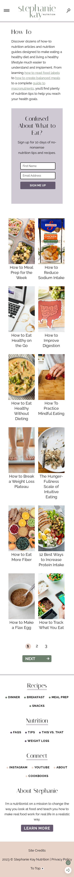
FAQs (17, 732)
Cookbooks (38, 776)
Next (30, 658)
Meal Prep (60, 697)
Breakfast (36, 697)
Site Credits (37, 850)
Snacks (38, 705)
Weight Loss (38, 741)
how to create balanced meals (37, 78)
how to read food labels (42, 73)
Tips (31, 732)
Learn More (37, 828)
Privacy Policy (61, 859)
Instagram (18, 767)
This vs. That (53, 732)
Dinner (14, 697)
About (61, 767)
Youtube (42, 767)
